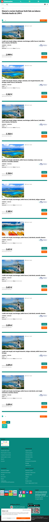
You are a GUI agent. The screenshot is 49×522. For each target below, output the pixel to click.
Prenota (44, 57)
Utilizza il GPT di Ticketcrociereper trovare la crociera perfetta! (19, 507)
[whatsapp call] (29, 1)
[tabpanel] (24, 426)
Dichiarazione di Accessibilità (30, 461)
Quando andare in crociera (6, 457)
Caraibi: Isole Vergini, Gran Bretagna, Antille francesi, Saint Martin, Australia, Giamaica (23, 237)
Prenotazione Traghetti (5, 470)
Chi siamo (2, 474)
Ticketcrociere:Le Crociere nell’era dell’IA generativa (7, 481)
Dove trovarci (3, 476)
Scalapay (27, 476)
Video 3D (2, 459)
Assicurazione (27, 459)
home (3, 8)
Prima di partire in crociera (6, 452)
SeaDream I (4, 45)
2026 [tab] (4, 422)
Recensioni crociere (29, 470)
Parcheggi (27, 463)
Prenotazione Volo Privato (5, 472)
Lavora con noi (28, 465)
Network (2, 478)
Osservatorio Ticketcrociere (30, 472)
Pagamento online (28, 474)
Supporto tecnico (28, 450)
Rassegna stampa (28, 481)
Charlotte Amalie (10, 48)
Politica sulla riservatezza (26, 510)
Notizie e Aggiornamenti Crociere (31, 483)
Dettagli (44, 53)
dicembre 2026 (4, 426)
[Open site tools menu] (47, 1)
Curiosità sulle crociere (5, 450)
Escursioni (3, 461)
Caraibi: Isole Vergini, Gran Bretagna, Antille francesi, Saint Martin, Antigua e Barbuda (23, 199)
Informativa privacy (28, 454)
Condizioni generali (28, 452)
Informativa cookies (29, 457)
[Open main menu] (47, 4)
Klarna (26, 478)
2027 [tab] (8, 422)
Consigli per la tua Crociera (6, 454)
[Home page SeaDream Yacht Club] (43, 45)
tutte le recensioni (5, 445)
